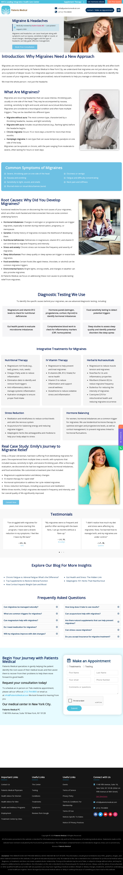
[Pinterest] (110, 814)
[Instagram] (115, 814)
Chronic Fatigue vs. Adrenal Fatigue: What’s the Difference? (32, 577)
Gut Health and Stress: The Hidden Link (84, 577)
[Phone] (120, 448)
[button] (119, 10)
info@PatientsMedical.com (16, 695)
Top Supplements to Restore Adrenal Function (27, 581)
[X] (100, 814)
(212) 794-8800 (30, 691)
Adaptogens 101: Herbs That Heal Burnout (85, 581)
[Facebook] (95, 814)
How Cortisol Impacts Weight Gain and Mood (26, 584)
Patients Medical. (60, 835)
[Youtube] (105, 814)
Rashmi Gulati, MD (38, 26)
